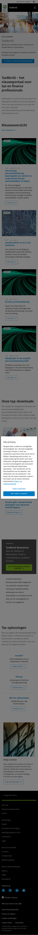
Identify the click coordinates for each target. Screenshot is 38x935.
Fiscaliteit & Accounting (10, 828)
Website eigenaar (8, 860)
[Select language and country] (34, 1)
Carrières (5, 852)
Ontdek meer (17, 709)
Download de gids (13, 512)
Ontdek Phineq (17, 688)
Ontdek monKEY (17, 666)
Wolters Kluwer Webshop (11, 867)
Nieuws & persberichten (11, 809)
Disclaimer (19, 923)
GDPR (4, 875)
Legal (4, 841)
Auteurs (4, 871)
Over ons (5, 805)
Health (4, 824)
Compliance (6, 837)
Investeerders (7, 856)
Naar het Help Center (12, 782)
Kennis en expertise (9, 848)
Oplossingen (6, 820)
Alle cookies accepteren (19, 494)
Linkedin (17, 890)
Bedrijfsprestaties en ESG (11, 833)
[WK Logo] (10, 897)
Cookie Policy (7, 923)
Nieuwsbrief (6, 879)
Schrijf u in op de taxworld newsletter (18, 61)
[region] (19, 467)
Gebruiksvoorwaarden (10, 910)
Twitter (10, 890)
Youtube (23, 890)
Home (10, 795)
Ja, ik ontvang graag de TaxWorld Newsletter (19, 567)
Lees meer (10, 203)
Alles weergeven (8, 130)
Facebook (3, 890)
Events (4, 813)
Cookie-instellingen (19, 489)
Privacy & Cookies (8, 914)
